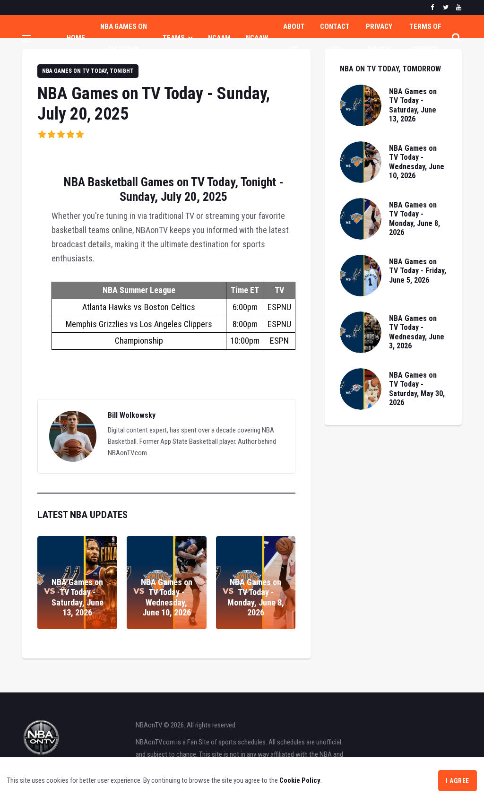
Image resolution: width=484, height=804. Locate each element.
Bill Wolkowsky (132, 415)
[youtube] (459, 7)
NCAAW (257, 38)
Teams (174, 38)
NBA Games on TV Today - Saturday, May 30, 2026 (417, 389)
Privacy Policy (379, 37)
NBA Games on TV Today (123, 37)
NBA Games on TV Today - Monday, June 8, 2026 (255, 597)
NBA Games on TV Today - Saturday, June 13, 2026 (78, 597)
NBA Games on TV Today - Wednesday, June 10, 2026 (166, 597)
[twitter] (445, 7)
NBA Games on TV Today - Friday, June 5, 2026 (417, 270)
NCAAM (219, 38)
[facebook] (432, 7)
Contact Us (335, 37)
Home (76, 38)
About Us (294, 37)
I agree (457, 781)
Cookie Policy (299, 780)
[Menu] (26, 39)
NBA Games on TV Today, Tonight (88, 71)
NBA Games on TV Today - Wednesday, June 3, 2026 (416, 332)
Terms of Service (425, 37)
